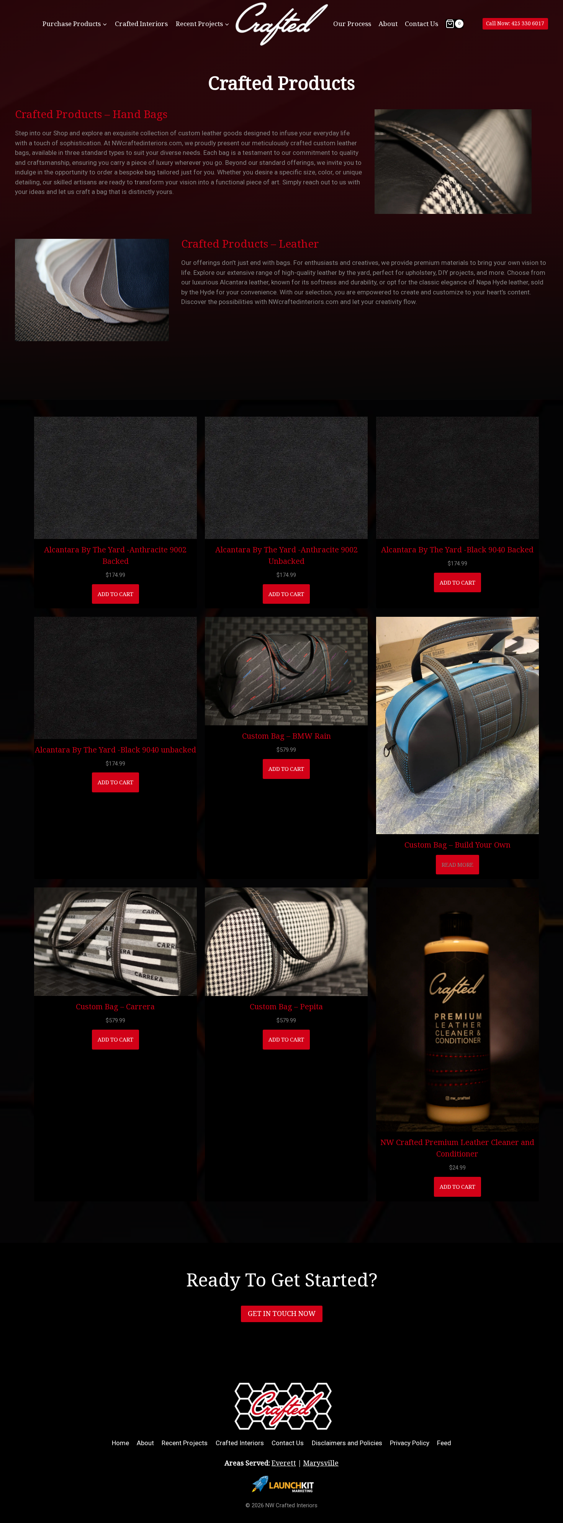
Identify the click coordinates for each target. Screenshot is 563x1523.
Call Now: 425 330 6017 (515, 23)
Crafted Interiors (141, 23)
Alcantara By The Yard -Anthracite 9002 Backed (115, 555)
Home (120, 1443)
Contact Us (421, 23)
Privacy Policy (409, 1443)
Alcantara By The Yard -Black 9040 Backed (457, 549)
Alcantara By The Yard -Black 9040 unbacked (115, 749)
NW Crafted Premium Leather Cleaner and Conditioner (457, 1147)
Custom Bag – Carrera (115, 1006)
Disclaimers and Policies (347, 1443)
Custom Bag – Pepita (286, 1006)
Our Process (352, 23)
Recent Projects (185, 1443)
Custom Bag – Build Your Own (457, 844)
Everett (284, 1463)
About (388, 23)
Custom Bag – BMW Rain (286, 735)
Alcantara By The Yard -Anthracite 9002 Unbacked (286, 555)
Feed (444, 1443)
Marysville (321, 1463)
